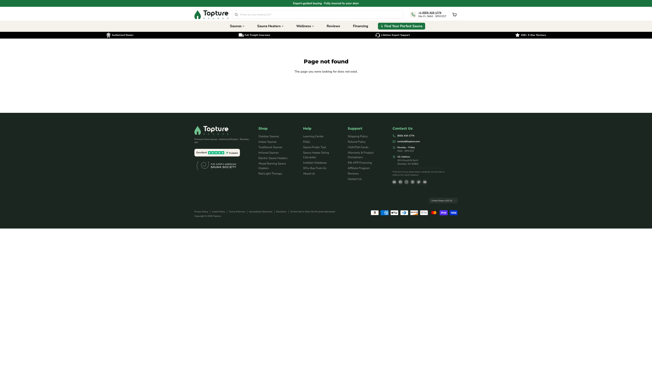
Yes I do (326, 210)
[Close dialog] (644, 8)
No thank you (326, 220)
